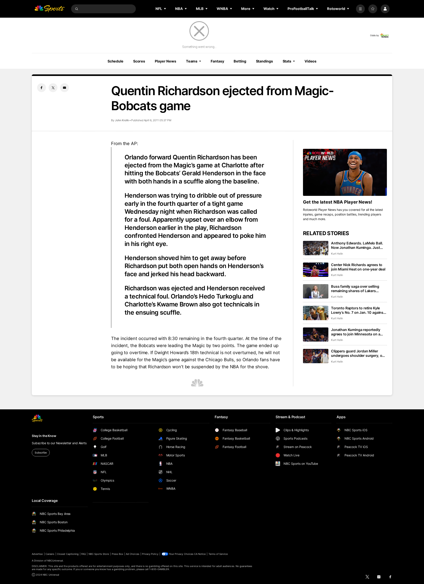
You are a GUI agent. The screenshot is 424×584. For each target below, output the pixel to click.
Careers (49, 554)
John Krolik (122, 120)
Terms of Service (218, 554)
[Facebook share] (41, 87)
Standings (264, 61)
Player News (165, 61)
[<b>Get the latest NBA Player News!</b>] (345, 172)
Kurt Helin (337, 253)
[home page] (49, 9)
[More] (360, 8)
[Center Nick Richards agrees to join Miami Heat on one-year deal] (315, 270)
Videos (310, 61)
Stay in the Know (44, 436)
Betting (240, 61)
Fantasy (217, 61)
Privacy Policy (150, 554)
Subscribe (41, 452)
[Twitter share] (53, 87)
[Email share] (64, 87)
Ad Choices (132, 554)
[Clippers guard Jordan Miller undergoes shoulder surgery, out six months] (315, 356)
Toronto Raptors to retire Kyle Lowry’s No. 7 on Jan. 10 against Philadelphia (358, 310)
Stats (287, 61)
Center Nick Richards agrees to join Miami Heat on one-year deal (358, 267)
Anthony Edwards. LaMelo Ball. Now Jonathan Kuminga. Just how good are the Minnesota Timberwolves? (357, 245)
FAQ (83, 554)
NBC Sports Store (99, 554)
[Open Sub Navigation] (165, 9)
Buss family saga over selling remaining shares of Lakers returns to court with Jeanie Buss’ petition (359, 288)
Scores (139, 61)
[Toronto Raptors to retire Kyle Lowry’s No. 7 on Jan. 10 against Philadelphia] (315, 313)
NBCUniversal (55, 560)
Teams (191, 61)
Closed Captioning (68, 554)
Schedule (115, 61)
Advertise (37, 554)
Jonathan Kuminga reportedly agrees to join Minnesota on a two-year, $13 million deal (355, 331)
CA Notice (200, 554)
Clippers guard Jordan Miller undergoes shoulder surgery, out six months (358, 353)
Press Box (117, 554)
